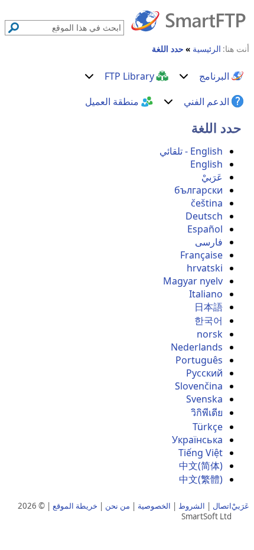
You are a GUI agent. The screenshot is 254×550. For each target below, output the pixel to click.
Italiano (206, 293)
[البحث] (13, 27)
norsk (210, 334)
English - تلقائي (191, 151)
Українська (197, 439)
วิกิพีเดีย (207, 412)
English (206, 164)
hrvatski (205, 267)
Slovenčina (199, 385)
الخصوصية (154, 505)
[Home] (188, 20)
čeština (207, 203)
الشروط (191, 505)
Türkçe (208, 426)
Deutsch (204, 215)
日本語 (208, 306)
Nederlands (197, 347)
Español (205, 228)
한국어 (208, 320)
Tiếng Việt (200, 452)
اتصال (222, 505)
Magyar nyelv (193, 280)
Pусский (204, 372)
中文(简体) (201, 465)
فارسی (209, 241)
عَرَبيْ (212, 177)
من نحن (117, 505)
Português (199, 359)
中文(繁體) (201, 479)
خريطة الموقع (75, 505)
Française (201, 254)
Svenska (204, 398)
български (198, 190)
